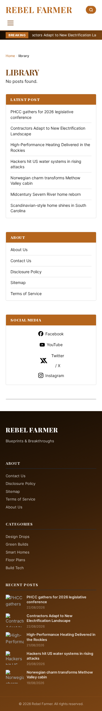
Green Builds (17, 544)
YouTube (55, 344)
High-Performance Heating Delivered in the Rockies (61, 636)
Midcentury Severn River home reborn (45, 194)
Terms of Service (26, 293)
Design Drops (17, 536)
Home (10, 56)
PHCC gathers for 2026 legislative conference (56, 599)
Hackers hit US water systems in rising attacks (60, 655)
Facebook (54, 333)
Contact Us (20, 260)
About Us (18, 249)
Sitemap (18, 282)
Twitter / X (57, 360)
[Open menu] (10, 23)
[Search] (91, 10)
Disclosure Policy (26, 271)
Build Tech (15, 567)
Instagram (54, 375)
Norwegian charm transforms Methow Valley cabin (60, 674)
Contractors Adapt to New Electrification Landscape (54, 35)
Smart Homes (17, 552)
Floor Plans (15, 560)
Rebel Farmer (39, 9)
